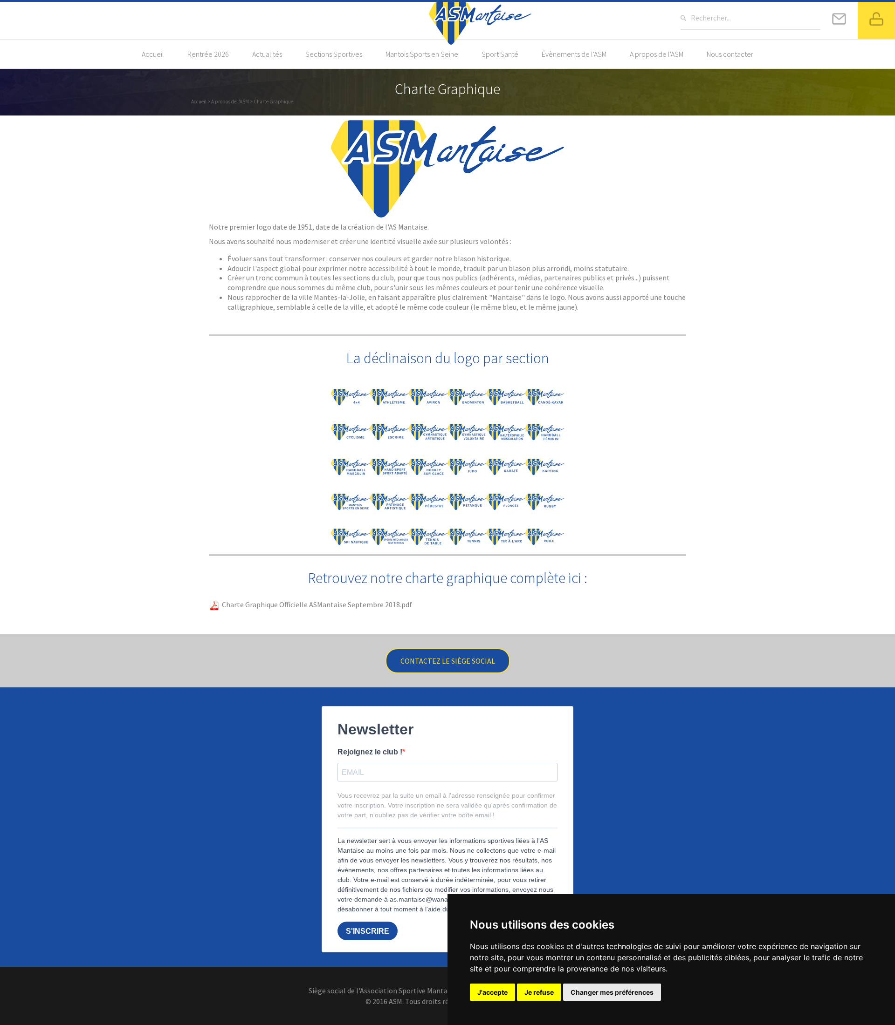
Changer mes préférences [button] (612, 992)
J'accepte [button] (492, 992)
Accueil (153, 54)
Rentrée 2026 (208, 54)
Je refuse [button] (539, 992)
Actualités (267, 54)
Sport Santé (500, 54)
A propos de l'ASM (656, 54)
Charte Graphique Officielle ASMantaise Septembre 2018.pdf (316, 604)
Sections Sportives (333, 54)
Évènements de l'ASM (574, 54)
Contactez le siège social (447, 660)
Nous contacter (730, 54)
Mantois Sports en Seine (422, 54)
